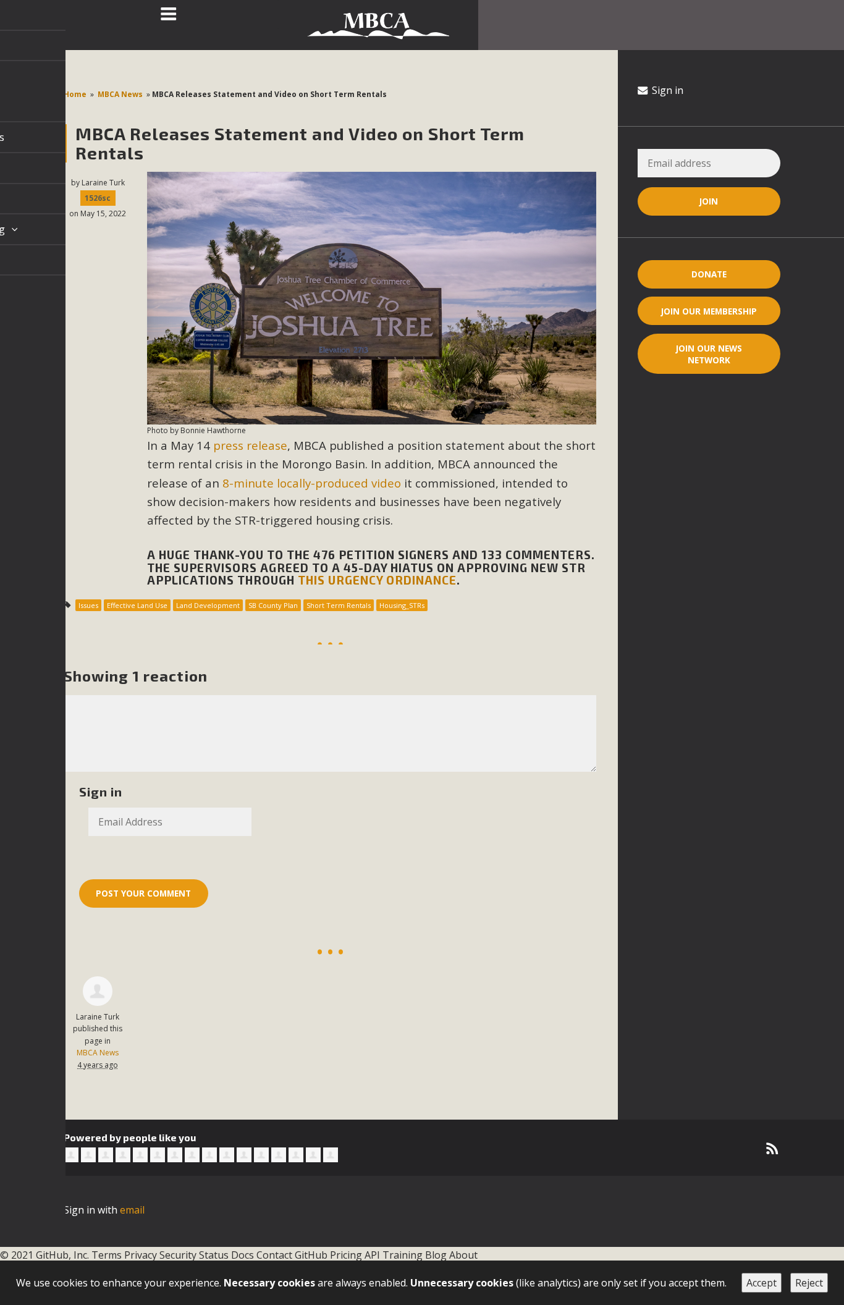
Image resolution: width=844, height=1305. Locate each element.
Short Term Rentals (338, 605)
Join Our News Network (709, 354)
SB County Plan (273, 605)
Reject (809, 1283)
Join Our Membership (709, 311)
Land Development (208, 605)
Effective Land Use (137, 605)
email (132, 1210)
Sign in (666, 90)
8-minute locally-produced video (311, 483)
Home (75, 94)
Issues (88, 605)
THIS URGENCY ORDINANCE (377, 580)
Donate (709, 274)
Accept (761, 1283)
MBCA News (120, 94)
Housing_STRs (401, 605)
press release (250, 445)
